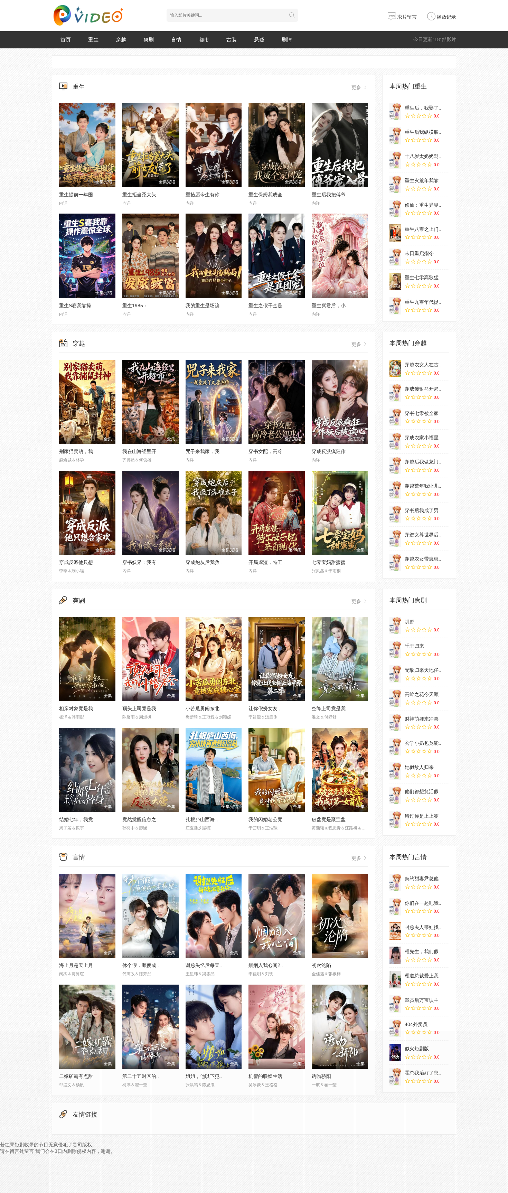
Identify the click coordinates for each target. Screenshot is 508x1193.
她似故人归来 (419, 767)
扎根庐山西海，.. (204, 819)
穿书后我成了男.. (423, 510)
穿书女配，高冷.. (266, 451)
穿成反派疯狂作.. (330, 451)
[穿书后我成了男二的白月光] (395, 514)
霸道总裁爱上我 (422, 975)
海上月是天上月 (76, 965)
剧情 (287, 40)
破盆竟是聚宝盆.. (330, 819)
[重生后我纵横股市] (395, 135)
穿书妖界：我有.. (140, 562)
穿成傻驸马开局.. (423, 389)
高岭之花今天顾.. (423, 694)
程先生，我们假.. (423, 951)
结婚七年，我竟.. (77, 819)
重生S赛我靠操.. (76, 305)
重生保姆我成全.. (266, 194)
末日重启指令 (419, 253)
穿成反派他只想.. (77, 562)
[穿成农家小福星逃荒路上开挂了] (395, 441)
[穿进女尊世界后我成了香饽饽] (395, 538)
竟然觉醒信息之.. (140, 819)
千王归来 (414, 646)
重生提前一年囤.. (77, 194)
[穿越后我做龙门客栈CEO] (395, 465)
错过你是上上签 (422, 816)
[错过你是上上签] (395, 819)
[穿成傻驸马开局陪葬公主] (395, 392)
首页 (65, 40)
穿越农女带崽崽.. (423, 559)
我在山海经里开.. (140, 451)
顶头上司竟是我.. (140, 708)
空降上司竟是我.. (330, 708)
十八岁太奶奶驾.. (423, 156)
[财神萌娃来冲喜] (395, 722)
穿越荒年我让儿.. (423, 486)
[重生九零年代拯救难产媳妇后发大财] (395, 305)
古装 (231, 40)
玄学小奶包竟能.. (423, 743)
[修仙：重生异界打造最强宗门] (395, 208)
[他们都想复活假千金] (395, 795)
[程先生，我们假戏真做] (395, 955)
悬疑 (259, 40)
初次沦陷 (321, 965)
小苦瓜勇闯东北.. (204, 708)
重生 (93, 40)
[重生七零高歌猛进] (395, 281)
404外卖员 (416, 1024)
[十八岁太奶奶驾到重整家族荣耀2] (395, 160)
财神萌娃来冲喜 (422, 719)
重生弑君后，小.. (330, 305)
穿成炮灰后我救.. (204, 562)
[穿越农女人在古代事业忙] (395, 368)
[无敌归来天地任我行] (395, 674)
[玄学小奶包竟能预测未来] (395, 746)
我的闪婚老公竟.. (266, 819)
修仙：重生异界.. (423, 205)
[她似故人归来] (395, 771)
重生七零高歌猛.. (423, 277)
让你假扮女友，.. (266, 708)
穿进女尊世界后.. (423, 534)
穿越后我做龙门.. (423, 461)
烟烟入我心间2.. (265, 965)
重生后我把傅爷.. (330, 194)
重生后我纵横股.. (423, 132)
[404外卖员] (395, 1028)
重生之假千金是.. (266, 305)
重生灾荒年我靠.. (423, 180)
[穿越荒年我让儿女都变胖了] (395, 489)
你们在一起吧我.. (423, 903)
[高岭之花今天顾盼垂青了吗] (395, 698)
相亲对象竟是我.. (77, 708)
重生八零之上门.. (423, 229)
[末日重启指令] (395, 257)
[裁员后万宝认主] (395, 1004)
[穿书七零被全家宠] (395, 417)
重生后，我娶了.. (423, 108)
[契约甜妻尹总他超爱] (395, 882)
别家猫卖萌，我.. (77, 451)
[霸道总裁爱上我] (395, 979)
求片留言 (406, 17)
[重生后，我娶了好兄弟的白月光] (395, 111)
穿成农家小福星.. (423, 437)
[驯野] (395, 625)
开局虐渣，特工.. (266, 562)
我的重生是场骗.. (204, 305)
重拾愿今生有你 (202, 194)
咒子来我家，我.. (204, 451)
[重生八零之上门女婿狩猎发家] (395, 233)
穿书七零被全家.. (423, 413)
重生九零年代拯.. (423, 302)
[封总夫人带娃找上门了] (395, 931)
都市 (204, 40)
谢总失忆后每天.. (204, 965)
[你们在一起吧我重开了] (395, 906)
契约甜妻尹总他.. (423, 878)
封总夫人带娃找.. (423, 927)
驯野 (409, 621)
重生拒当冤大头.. (140, 194)
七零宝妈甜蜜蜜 (329, 562)
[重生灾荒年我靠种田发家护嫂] (395, 184)
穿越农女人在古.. (423, 364)
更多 (357, 87)
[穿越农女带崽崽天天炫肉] (395, 562)
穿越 (121, 40)
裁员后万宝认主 (422, 1000)
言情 (176, 40)
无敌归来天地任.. (423, 670)
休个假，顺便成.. (140, 965)
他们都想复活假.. (423, 791)
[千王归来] (395, 649)
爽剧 (148, 40)
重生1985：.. (136, 305)
